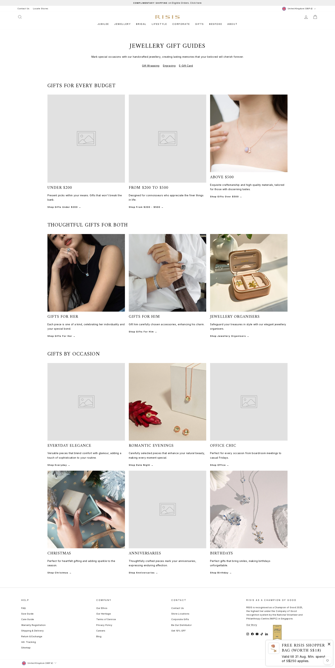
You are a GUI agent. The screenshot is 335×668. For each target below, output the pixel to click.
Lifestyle (159, 24)
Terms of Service (106, 619)
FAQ (23, 608)
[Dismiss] (329, 644)
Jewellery (122, 24)
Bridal (141, 24)
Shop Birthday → (221, 572)
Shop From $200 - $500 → (146, 207)
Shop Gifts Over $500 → (226, 196)
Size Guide (27, 613)
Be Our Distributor (181, 625)
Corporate (181, 24)
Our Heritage (103, 613)
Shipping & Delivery (32, 630)
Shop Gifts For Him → (143, 331)
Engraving (169, 65)
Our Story (251, 625)
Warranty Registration (33, 625)
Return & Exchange (31, 636)
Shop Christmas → (59, 572)
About (232, 24)
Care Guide (27, 619)
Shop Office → (219, 465)
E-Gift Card (186, 65)
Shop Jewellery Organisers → (229, 336)
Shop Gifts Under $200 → (64, 207)
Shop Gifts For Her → (61, 336)
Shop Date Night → (141, 465)
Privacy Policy (104, 625)
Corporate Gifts (180, 619)
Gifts (199, 24)
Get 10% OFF (178, 630)
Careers (100, 630)
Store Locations (180, 613)
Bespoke (215, 24)
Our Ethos (101, 608)
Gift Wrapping (150, 65)
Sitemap (26, 647)
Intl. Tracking (28, 642)
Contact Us (23, 8)
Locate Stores (40, 8)
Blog (99, 636)
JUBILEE (103, 24)
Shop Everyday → (58, 465)
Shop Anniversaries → (143, 572)
